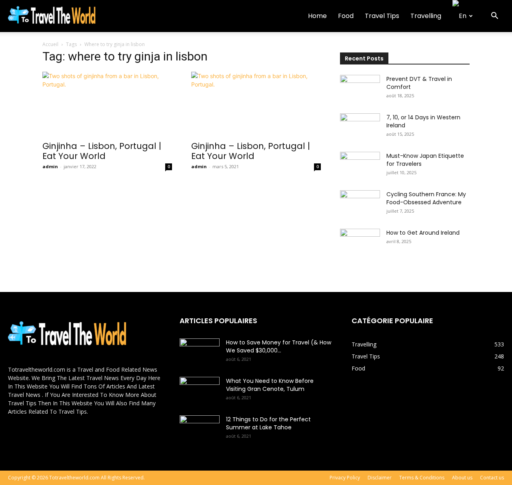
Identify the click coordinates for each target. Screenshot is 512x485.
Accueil (50, 44)
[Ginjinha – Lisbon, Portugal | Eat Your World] (107, 104)
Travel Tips (382, 15)
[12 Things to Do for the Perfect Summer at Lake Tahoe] (200, 429)
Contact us (492, 477)
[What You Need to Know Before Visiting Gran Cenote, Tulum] (200, 391)
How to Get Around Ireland (423, 233)
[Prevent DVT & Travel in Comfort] (360, 89)
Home (317, 15)
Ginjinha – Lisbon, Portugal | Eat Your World (101, 151)
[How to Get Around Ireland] (360, 243)
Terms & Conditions (421, 477)
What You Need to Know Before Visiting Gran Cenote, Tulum (270, 385)
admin (50, 166)
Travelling (425, 15)
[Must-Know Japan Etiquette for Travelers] (360, 166)
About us (462, 477)
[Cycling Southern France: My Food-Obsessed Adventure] (360, 204)
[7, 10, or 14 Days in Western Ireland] (360, 127)
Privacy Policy (345, 477)
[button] (494, 16)
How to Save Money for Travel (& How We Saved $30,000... (278, 346)
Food (346, 15)
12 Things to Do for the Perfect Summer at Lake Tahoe (268, 423)
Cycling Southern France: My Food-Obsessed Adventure (426, 198)
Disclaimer (380, 477)
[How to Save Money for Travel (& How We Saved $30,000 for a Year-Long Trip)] (200, 352)
